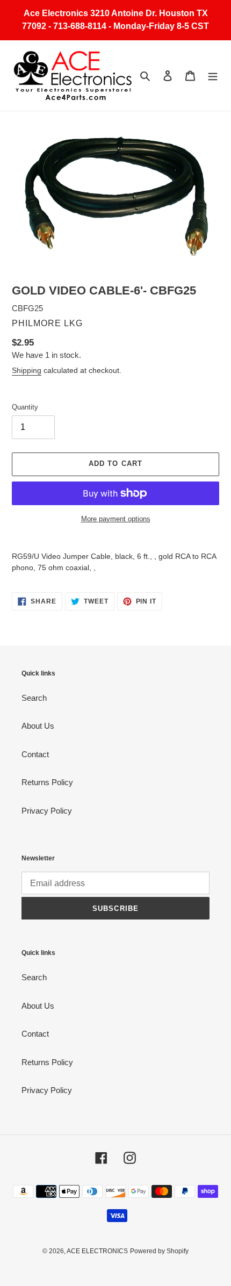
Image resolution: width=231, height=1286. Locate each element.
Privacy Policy (46, 810)
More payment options (115, 519)
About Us (37, 725)
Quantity (25, 407)
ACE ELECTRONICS (97, 1251)
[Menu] (212, 75)
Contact (35, 754)
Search (34, 697)
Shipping (26, 370)
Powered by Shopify (159, 1251)
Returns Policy (47, 782)
